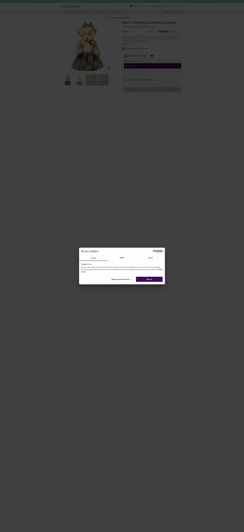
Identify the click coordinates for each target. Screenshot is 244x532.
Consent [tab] (93, 258)
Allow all (149, 279)
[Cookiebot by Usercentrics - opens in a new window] (154, 251)
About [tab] (150, 257)
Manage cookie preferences (121, 279)
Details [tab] (122, 257)
